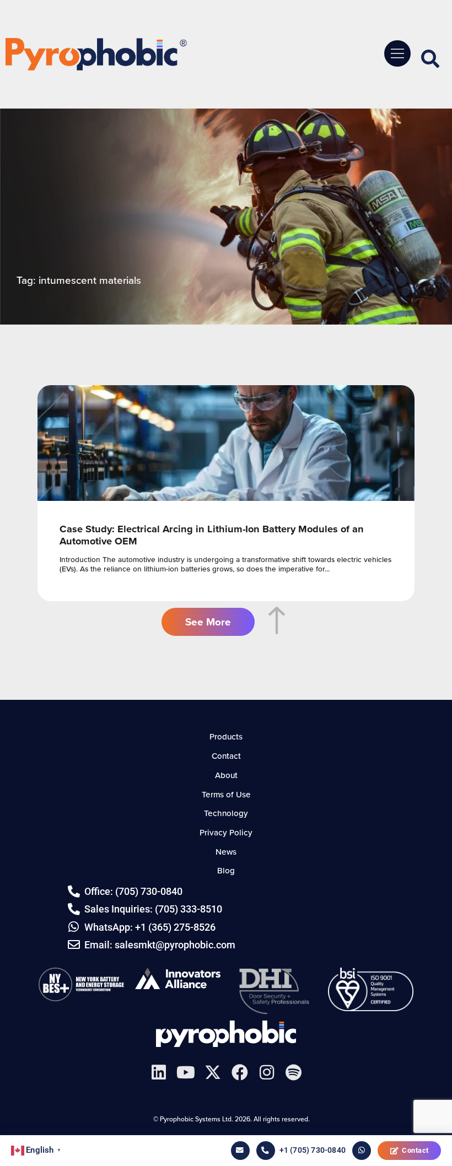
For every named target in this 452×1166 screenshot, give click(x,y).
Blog (226, 870)
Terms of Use (226, 794)
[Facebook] (240, 1072)
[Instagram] (267, 1072)
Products (226, 736)
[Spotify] (294, 1072)
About (226, 775)
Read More (226, 493)
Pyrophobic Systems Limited (226, 1034)
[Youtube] (185, 1072)
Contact (415, 1150)
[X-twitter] (213, 1072)
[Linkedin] (158, 1072)
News (226, 851)
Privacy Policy (226, 832)
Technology (226, 813)
